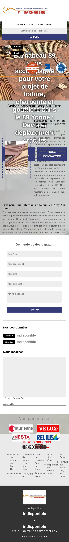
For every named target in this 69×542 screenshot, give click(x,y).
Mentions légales (34, 536)
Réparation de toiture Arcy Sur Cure (56, 464)
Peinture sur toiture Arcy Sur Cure (63, 469)
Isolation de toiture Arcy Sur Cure (13, 461)
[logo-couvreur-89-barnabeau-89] (25, 10)
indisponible (29, 46)
